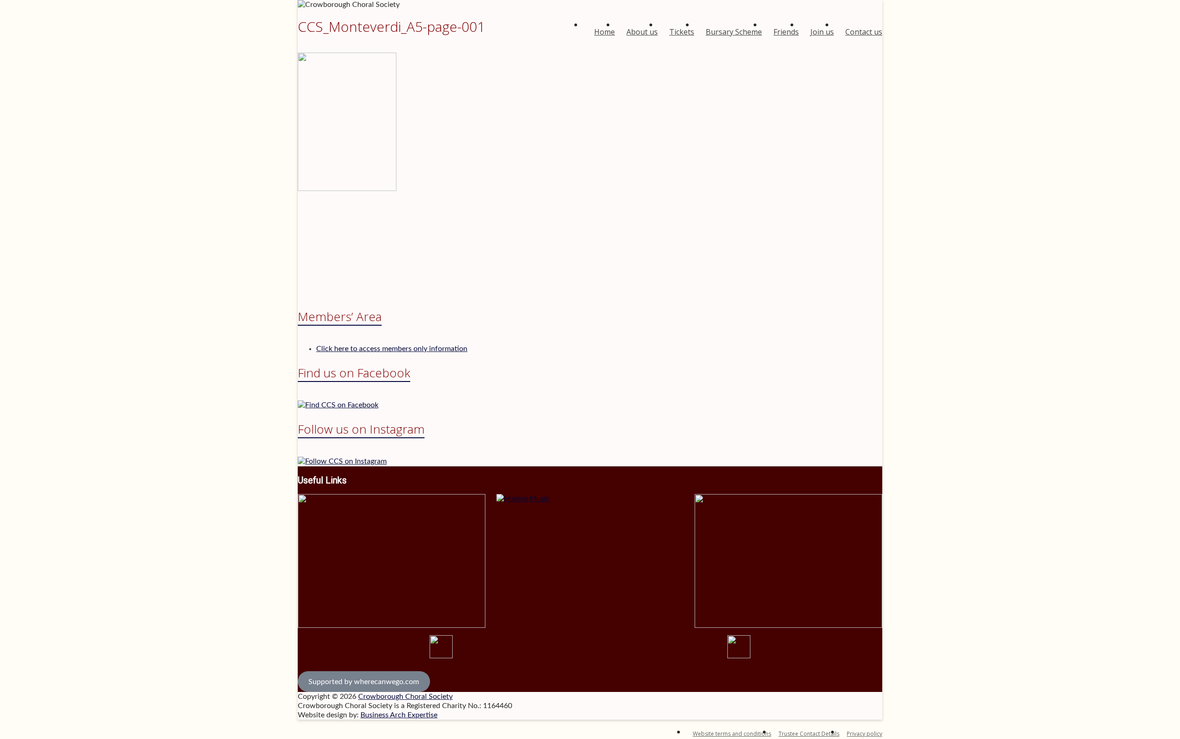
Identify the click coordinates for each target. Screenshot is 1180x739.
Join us (822, 32)
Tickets (681, 32)
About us (642, 32)
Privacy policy (864, 734)
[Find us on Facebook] (338, 405)
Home (604, 32)
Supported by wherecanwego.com (363, 681)
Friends (786, 32)
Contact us (863, 32)
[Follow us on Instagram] (342, 461)
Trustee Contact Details (809, 734)
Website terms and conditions (732, 734)
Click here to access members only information (391, 348)
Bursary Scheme (734, 32)
